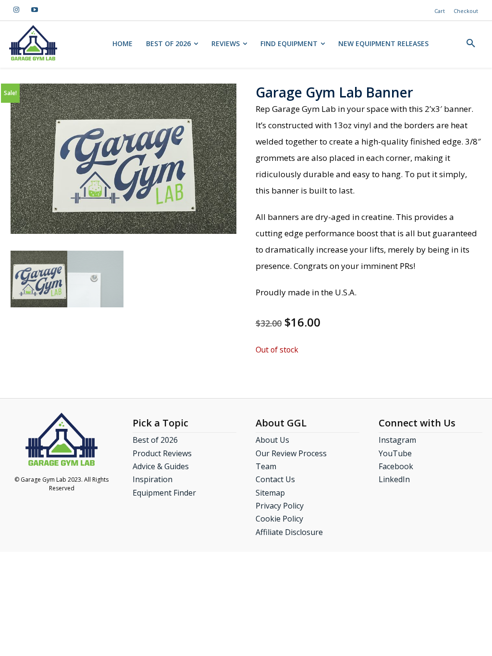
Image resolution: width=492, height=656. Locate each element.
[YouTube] (34, 10)
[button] (470, 43)
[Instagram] (16, 10)
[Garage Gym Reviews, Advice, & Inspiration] (33, 43)
